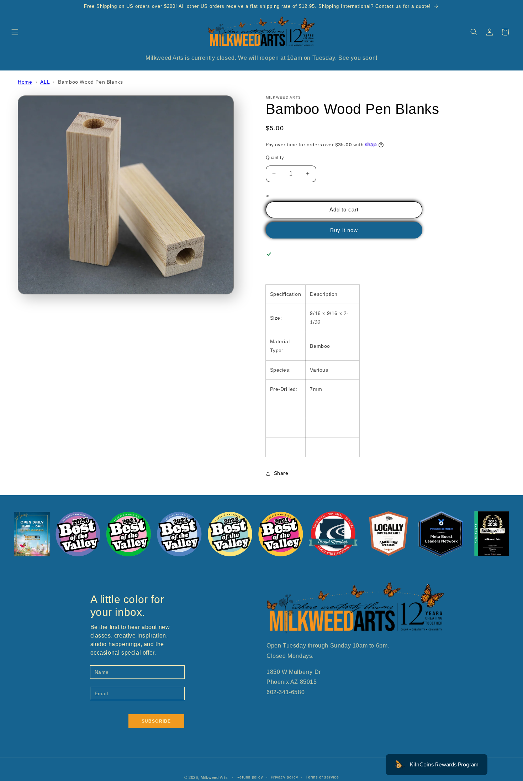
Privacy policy (285, 777)
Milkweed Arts (214, 777)
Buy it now (344, 230)
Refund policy (250, 777)
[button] (15, 32)
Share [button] (281, 473)
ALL (44, 82)
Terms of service (322, 777)
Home (25, 82)
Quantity (275, 157)
